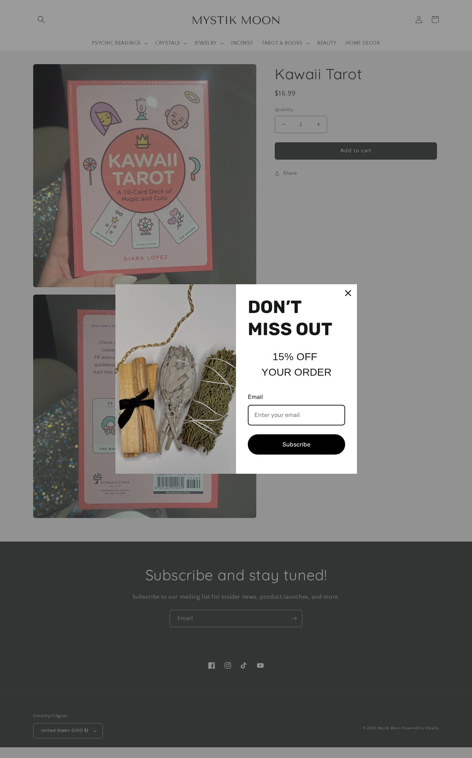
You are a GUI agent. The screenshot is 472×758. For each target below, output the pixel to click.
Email (255, 396)
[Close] (348, 293)
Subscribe (296, 444)
